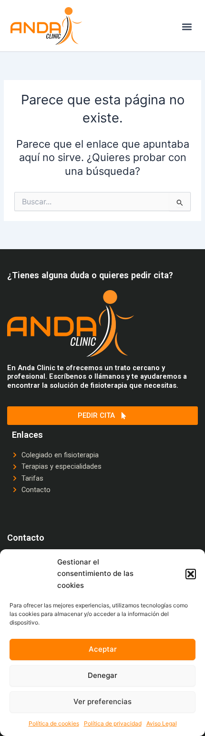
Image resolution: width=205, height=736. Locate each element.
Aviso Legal (161, 723)
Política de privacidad (113, 723)
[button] (190, 574)
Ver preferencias (102, 701)
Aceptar (103, 649)
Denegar (102, 675)
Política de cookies (54, 723)
